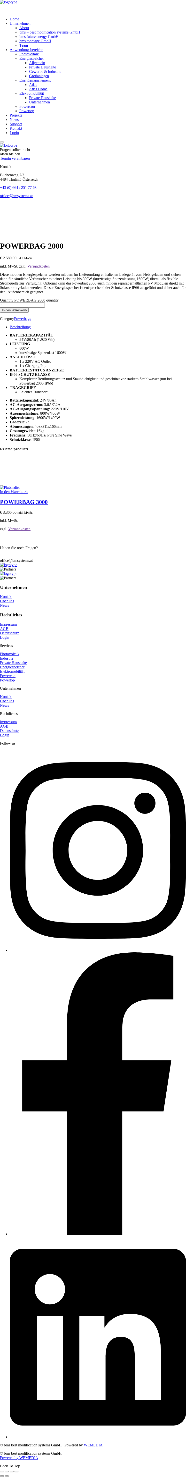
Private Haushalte (13, 663)
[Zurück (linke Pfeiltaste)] (2, 1476)
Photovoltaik (9, 654)
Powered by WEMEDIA (19, 1458)
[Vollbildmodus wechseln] (7, 1471)
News (4, 605)
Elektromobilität (12, 671)
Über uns (7, 601)
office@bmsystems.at (16, 196)
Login (4, 637)
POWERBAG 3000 (24, 502)
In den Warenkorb (14, 310)
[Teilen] (12, 1471)
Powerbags (22, 319)
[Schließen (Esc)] (16, 1471)
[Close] (2, 142)
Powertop (7, 680)
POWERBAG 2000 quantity (36, 300)
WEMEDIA (93, 1445)
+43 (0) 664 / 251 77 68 (18, 187)
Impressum (8, 624)
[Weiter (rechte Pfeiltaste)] (7, 1476)
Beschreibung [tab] (20, 327)
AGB (4, 629)
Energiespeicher (12, 667)
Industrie (6, 658)
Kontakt (6, 597)
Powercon (8, 676)
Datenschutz (9, 633)
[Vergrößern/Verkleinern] (2, 1471)
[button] (93, 158)
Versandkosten (38, 266)
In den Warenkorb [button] (14, 492)
